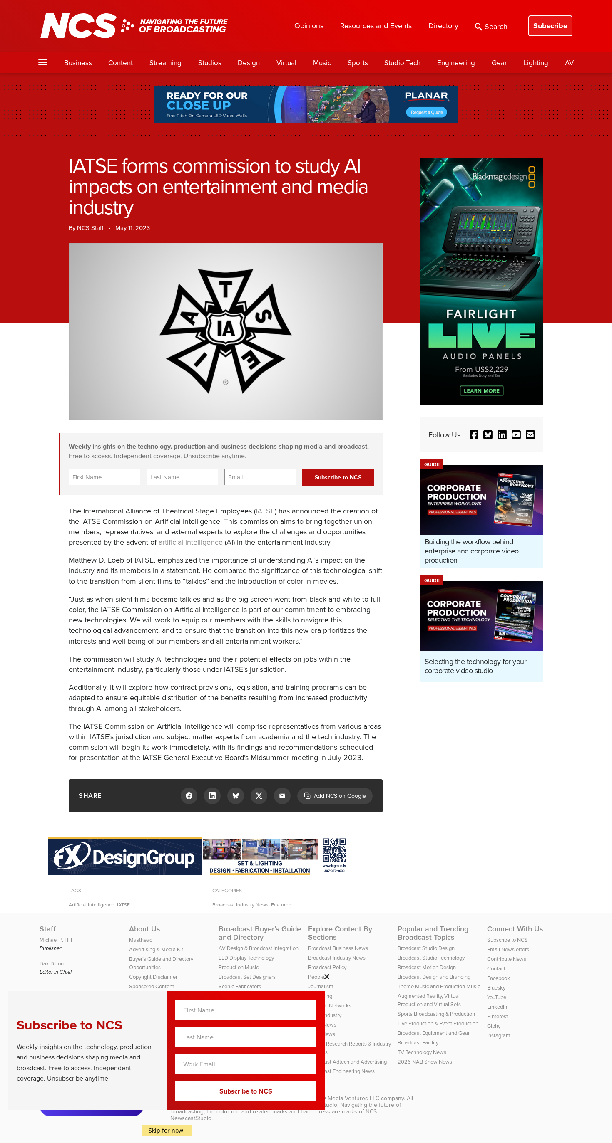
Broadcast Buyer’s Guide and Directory (260, 933)
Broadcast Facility (418, 1042)
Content (120, 63)
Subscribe (550, 25)
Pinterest (497, 1016)
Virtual (286, 63)
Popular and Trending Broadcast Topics (433, 933)
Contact (496, 968)
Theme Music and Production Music (439, 986)
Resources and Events (376, 25)
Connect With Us (515, 929)
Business (78, 63)
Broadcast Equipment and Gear (434, 1033)
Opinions (308, 25)
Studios (209, 63)
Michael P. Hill (56, 939)
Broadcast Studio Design (426, 948)
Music (322, 63)
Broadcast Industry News (240, 904)
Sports (358, 63)
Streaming (165, 63)
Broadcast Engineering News (341, 1071)
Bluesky (496, 987)
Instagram (498, 1035)
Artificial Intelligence (91, 904)
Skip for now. (167, 1130)
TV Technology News (422, 1052)
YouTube (496, 997)
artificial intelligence (191, 542)
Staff (48, 929)
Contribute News (506, 959)
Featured (281, 904)
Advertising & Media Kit (156, 949)
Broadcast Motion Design (427, 967)
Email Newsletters (508, 949)
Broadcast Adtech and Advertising (347, 1061)
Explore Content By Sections (340, 933)
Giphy (493, 1025)
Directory (443, 25)
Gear (499, 63)
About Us (144, 929)
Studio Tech (402, 63)
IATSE (265, 511)
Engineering (456, 63)
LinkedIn (497, 1006)
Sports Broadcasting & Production (436, 1013)
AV (569, 63)
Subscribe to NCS (507, 939)
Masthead (140, 939)
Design (249, 63)
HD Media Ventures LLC (348, 1098)
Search (496, 26)
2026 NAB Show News (425, 1061)
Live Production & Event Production (438, 1023)
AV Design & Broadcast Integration (259, 948)
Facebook (498, 978)
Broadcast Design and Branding (434, 976)
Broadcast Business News (338, 948)
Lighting (535, 63)
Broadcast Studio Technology (431, 957)
